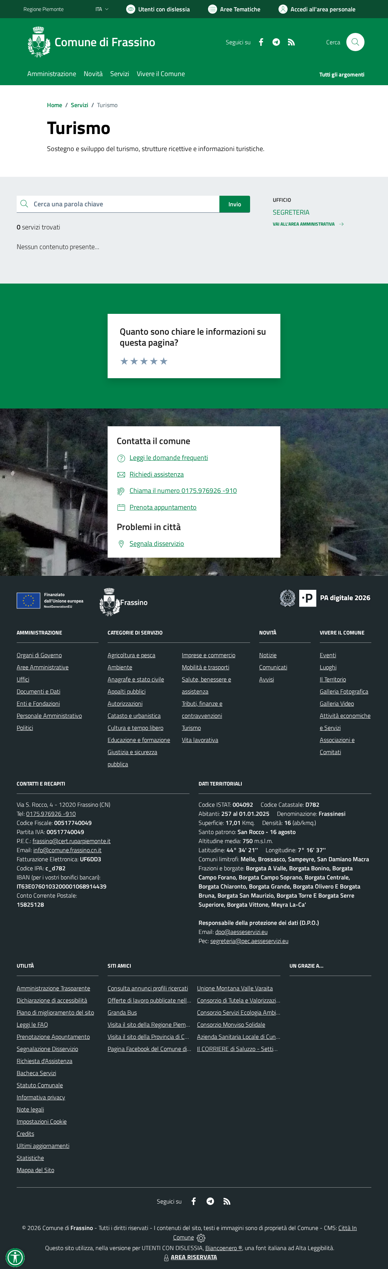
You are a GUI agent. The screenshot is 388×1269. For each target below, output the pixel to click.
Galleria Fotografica (344, 691)
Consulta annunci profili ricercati (148, 988)
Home (54, 104)
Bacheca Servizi (36, 1072)
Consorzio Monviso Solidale (231, 1024)
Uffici (23, 679)
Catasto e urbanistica (134, 715)
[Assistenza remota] (201, 1237)
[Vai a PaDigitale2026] (325, 597)
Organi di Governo (39, 654)
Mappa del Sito (35, 1169)
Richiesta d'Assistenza (44, 1060)
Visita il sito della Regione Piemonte (152, 1024)
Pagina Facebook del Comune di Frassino (158, 1048)
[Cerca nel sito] (355, 42)
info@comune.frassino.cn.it (67, 849)
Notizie (268, 654)
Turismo (191, 727)
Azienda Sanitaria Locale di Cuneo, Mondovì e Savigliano (267, 1036)
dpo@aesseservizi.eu (241, 931)
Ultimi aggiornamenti (43, 1145)
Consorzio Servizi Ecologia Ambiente (242, 1012)
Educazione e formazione (139, 739)
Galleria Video (337, 703)
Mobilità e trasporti (205, 667)
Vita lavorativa (200, 739)
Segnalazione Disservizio (47, 1048)
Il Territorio (333, 679)
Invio (234, 204)
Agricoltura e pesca (131, 654)
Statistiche (30, 1157)
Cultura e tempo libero (135, 727)
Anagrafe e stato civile (136, 679)
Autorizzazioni (125, 703)
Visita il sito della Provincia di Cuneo (152, 1036)
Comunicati (273, 667)
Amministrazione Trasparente (53, 988)
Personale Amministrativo (49, 715)
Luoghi (328, 667)
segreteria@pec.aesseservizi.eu (249, 940)
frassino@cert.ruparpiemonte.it (72, 840)
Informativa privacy (41, 1097)
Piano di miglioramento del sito (55, 1012)
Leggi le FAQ (32, 1024)
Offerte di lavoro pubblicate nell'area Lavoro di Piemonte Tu (182, 1000)
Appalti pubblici (127, 691)
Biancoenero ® (223, 1247)
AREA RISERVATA (194, 1256)
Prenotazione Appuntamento (53, 1036)
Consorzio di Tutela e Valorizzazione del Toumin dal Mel (265, 1000)
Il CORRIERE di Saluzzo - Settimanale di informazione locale (272, 1048)
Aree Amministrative (43, 667)
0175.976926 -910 (51, 813)
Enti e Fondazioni (38, 703)
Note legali (30, 1109)
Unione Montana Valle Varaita (235, 988)
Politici (25, 727)
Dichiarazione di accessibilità (52, 1000)
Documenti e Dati (38, 691)
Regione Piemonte (43, 9)
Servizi (79, 104)
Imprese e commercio (208, 654)
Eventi (328, 654)
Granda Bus (122, 1012)
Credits (25, 1133)
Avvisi (266, 679)
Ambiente (120, 667)
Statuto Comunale (40, 1085)
